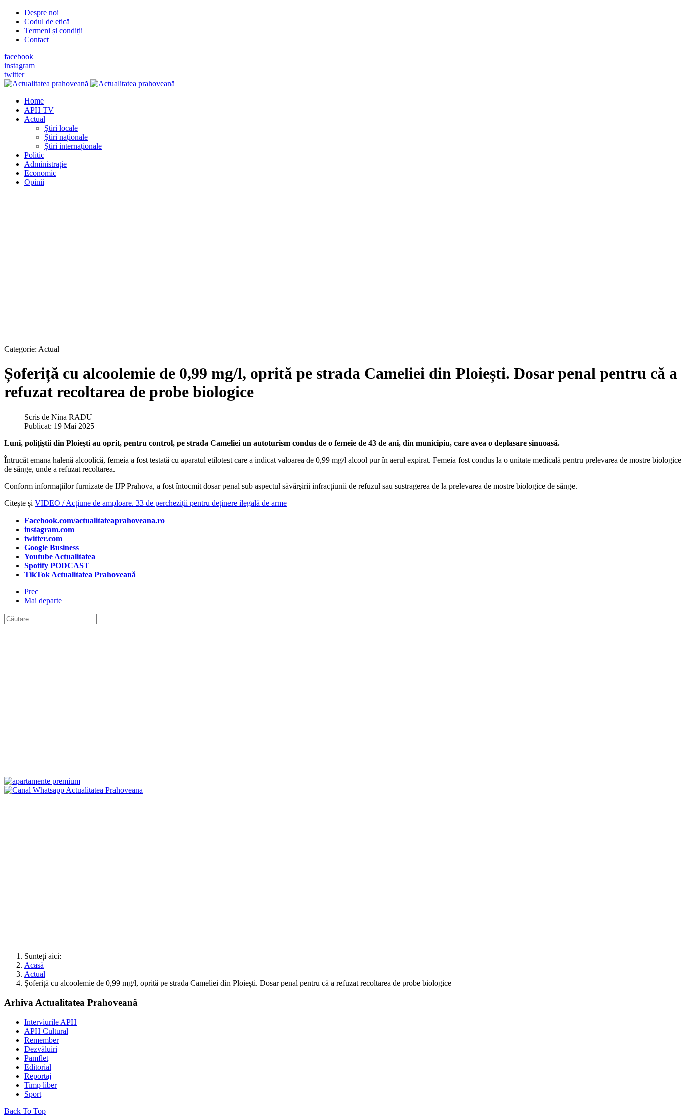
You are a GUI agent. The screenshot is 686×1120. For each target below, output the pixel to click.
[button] (34, 119)
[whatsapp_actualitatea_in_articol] (73, 790)
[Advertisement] (305, 265)
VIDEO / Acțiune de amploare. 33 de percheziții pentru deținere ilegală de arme (161, 503)
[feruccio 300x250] (42, 781)
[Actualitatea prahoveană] (89, 83)
